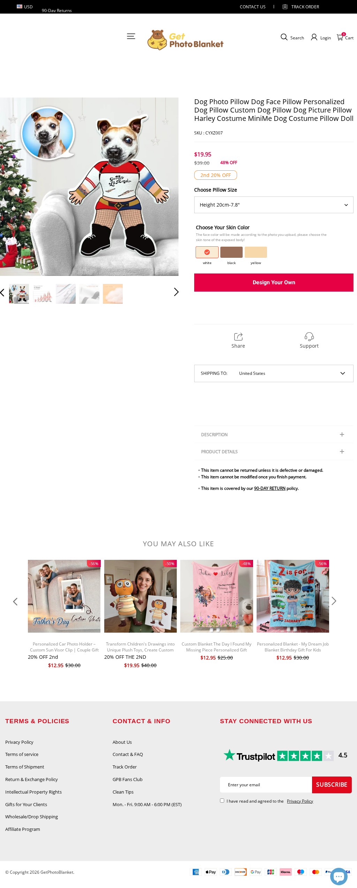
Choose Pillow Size (215, 189)
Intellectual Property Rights (33, 792)
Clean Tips (123, 792)
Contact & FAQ (128, 754)
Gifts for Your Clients (26, 804)
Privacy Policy (19, 742)
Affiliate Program (22, 829)
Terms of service (21, 754)
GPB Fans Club (128, 779)
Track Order (305, 7)
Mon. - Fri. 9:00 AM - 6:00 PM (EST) (147, 804)
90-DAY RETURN (270, 488)
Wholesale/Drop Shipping (31, 816)
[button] (16, 187)
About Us (122, 742)
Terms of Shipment (24, 767)
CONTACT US (253, 7)
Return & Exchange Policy (31, 779)
